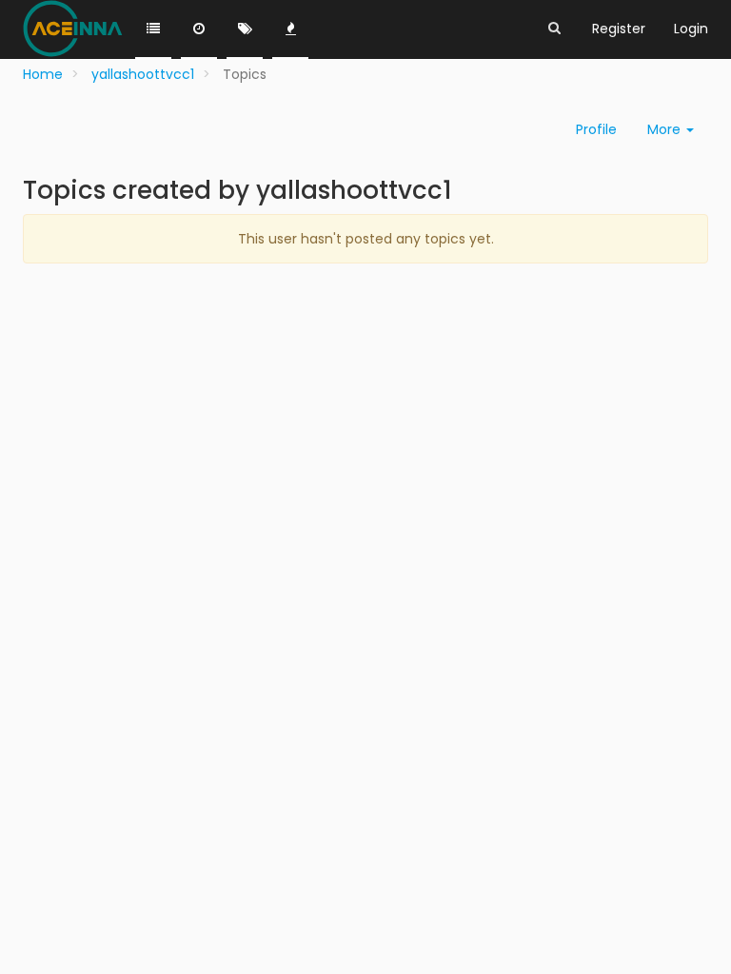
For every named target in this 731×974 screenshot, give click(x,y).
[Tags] (245, 29)
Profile (596, 129)
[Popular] (290, 29)
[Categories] (153, 29)
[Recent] (199, 29)
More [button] (665, 129)
